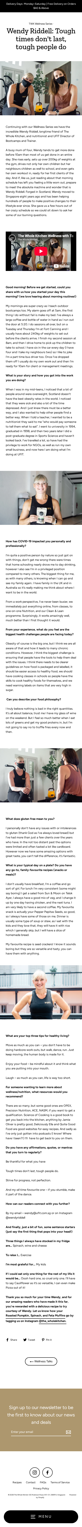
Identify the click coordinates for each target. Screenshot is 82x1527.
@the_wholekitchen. (52, 1321)
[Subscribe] (68, 1432)
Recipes (17, 1482)
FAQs (43, 1482)
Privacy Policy (41, 1488)
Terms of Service (60, 1482)
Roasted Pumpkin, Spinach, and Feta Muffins (35, 1315)
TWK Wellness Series (40, 23)
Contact (30, 1482)
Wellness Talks (43, 1361)
